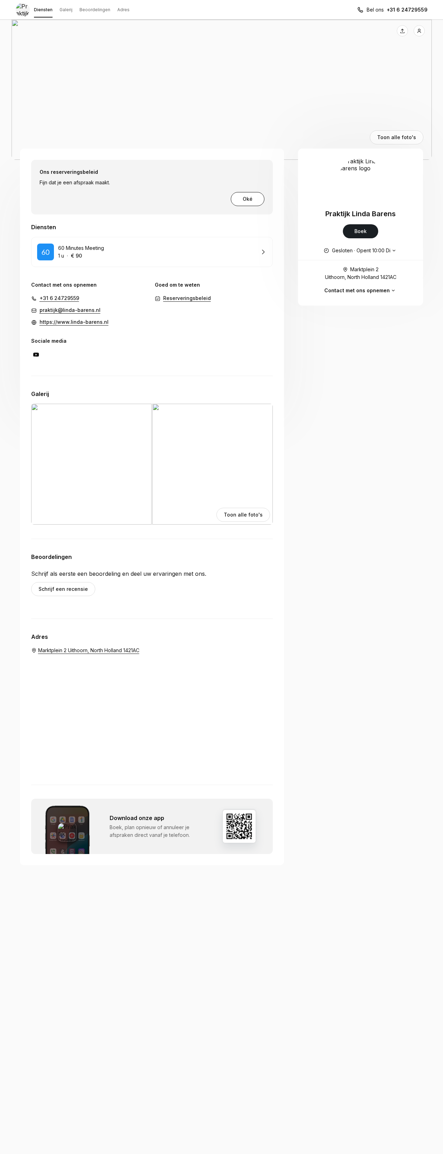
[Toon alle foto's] (222, 90)
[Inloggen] (419, 30)
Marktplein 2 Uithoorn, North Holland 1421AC (360, 273)
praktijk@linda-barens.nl (70, 310)
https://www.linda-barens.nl (74, 322)
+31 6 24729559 (407, 10)
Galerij (66, 9)
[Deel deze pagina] (402, 30)
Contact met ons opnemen (357, 290)
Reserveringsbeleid (187, 298)
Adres (123, 9)
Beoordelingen (94, 9)
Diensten (43, 9)
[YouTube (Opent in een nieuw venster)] (36, 355)
